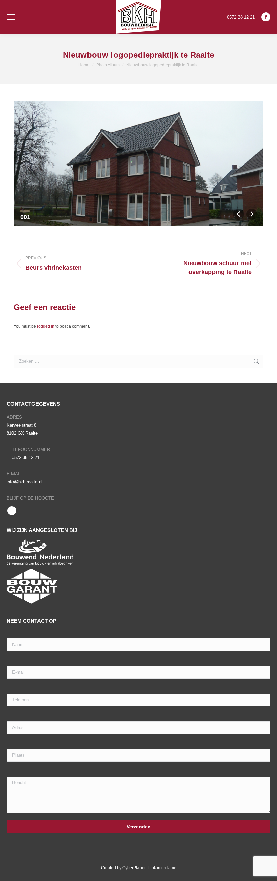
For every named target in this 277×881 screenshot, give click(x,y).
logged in (45, 326)
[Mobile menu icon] (11, 17)
